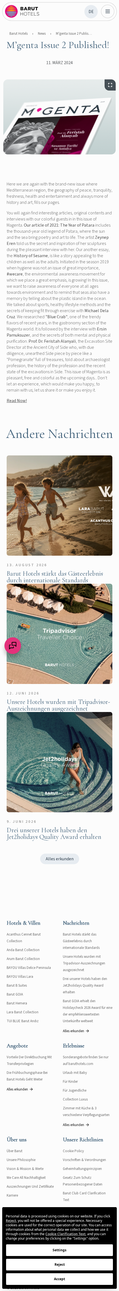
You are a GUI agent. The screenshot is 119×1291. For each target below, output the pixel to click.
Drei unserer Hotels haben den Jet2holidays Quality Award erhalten (85, 985)
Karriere (12, 1195)
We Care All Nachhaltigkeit (26, 1177)
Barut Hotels (18, 33)
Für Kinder (70, 1081)
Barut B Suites (17, 985)
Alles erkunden (60, 859)
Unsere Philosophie (21, 1159)
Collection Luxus (75, 1099)
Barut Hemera (17, 1003)
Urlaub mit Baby (75, 1072)
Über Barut (14, 1151)
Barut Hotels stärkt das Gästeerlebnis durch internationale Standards (81, 941)
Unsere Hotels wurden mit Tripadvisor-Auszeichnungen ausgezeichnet (84, 963)
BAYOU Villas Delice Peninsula (29, 967)
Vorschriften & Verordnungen (84, 1159)
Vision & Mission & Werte (25, 1168)
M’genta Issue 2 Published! (74, 33)
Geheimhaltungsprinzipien (82, 1168)
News (42, 33)
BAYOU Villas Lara (20, 976)
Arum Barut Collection (23, 958)
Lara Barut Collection (22, 1012)
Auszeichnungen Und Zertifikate (30, 1186)
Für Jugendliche (74, 1090)
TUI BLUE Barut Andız (22, 1021)
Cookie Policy (73, 1151)
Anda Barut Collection (23, 949)
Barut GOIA (15, 994)
